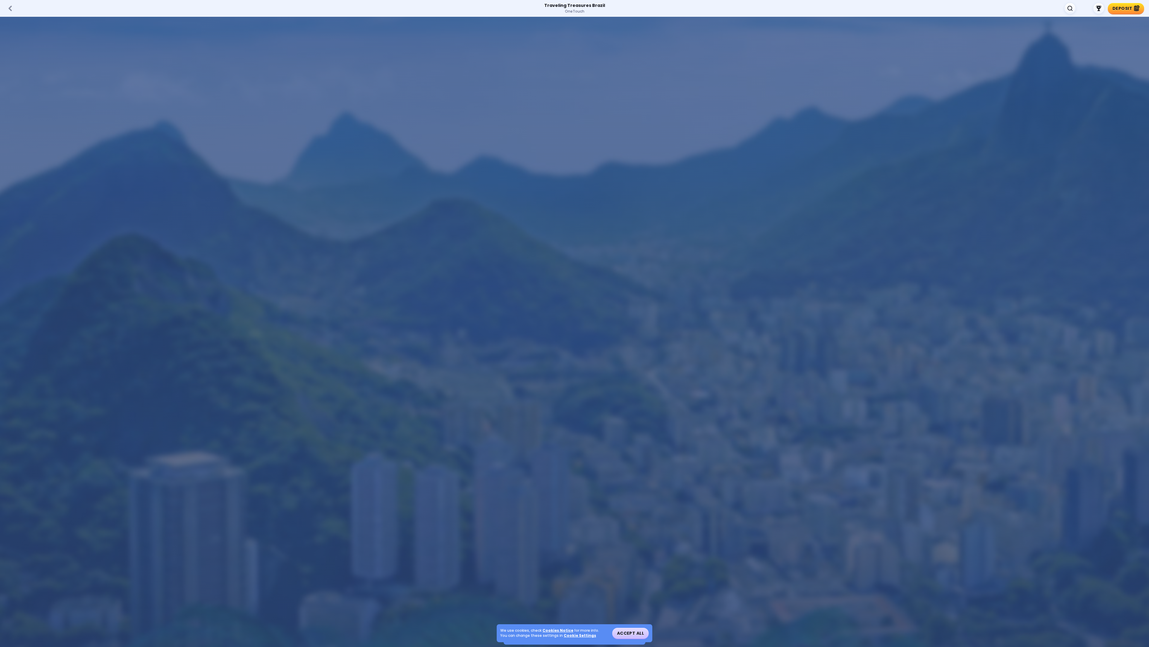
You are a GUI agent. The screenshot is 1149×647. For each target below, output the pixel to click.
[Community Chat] (1084, 8)
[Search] (1070, 8)
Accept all (630, 633)
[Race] (1098, 8)
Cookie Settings (580, 636)
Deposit (1122, 8)
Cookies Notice (557, 630)
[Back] (10, 8)
